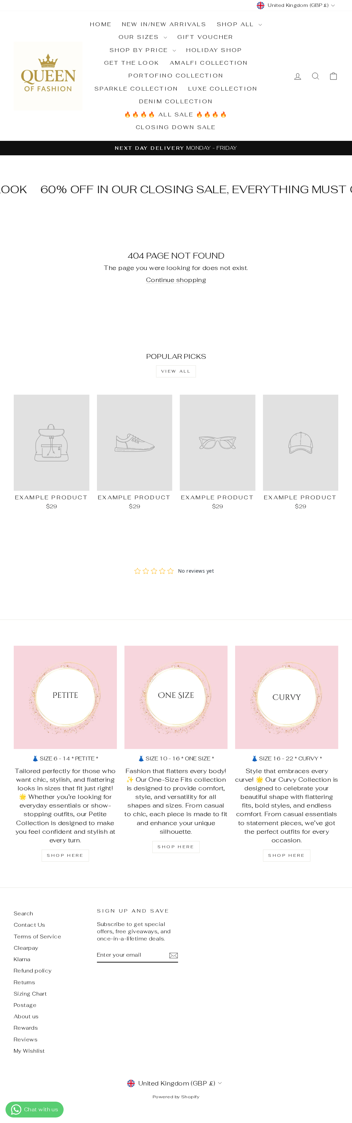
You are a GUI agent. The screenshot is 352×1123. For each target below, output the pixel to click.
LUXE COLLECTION (222, 88)
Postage (25, 1005)
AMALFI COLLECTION (209, 62)
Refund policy (33, 970)
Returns (24, 982)
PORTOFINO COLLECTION (176, 75)
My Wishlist (29, 1051)
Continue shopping (176, 280)
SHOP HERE (65, 855)
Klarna (22, 959)
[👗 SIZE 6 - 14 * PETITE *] (65, 697)
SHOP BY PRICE (140, 50)
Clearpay (26, 948)
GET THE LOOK (132, 62)
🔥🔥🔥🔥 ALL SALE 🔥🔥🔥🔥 (176, 114)
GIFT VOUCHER (205, 37)
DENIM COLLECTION (176, 101)
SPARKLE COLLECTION (136, 88)
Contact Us (29, 925)
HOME (101, 24)
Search (23, 913)
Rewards (26, 1028)
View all (176, 371)
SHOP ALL (237, 24)
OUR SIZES (140, 37)
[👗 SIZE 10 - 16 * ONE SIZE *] (176, 697)
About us (26, 1016)
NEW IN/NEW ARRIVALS (164, 24)
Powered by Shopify (176, 1097)
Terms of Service (37, 936)
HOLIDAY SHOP (214, 50)
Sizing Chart (30, 993)
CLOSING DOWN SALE (176, 127)
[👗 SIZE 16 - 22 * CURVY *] (286, 697)
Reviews (25, 1039)
